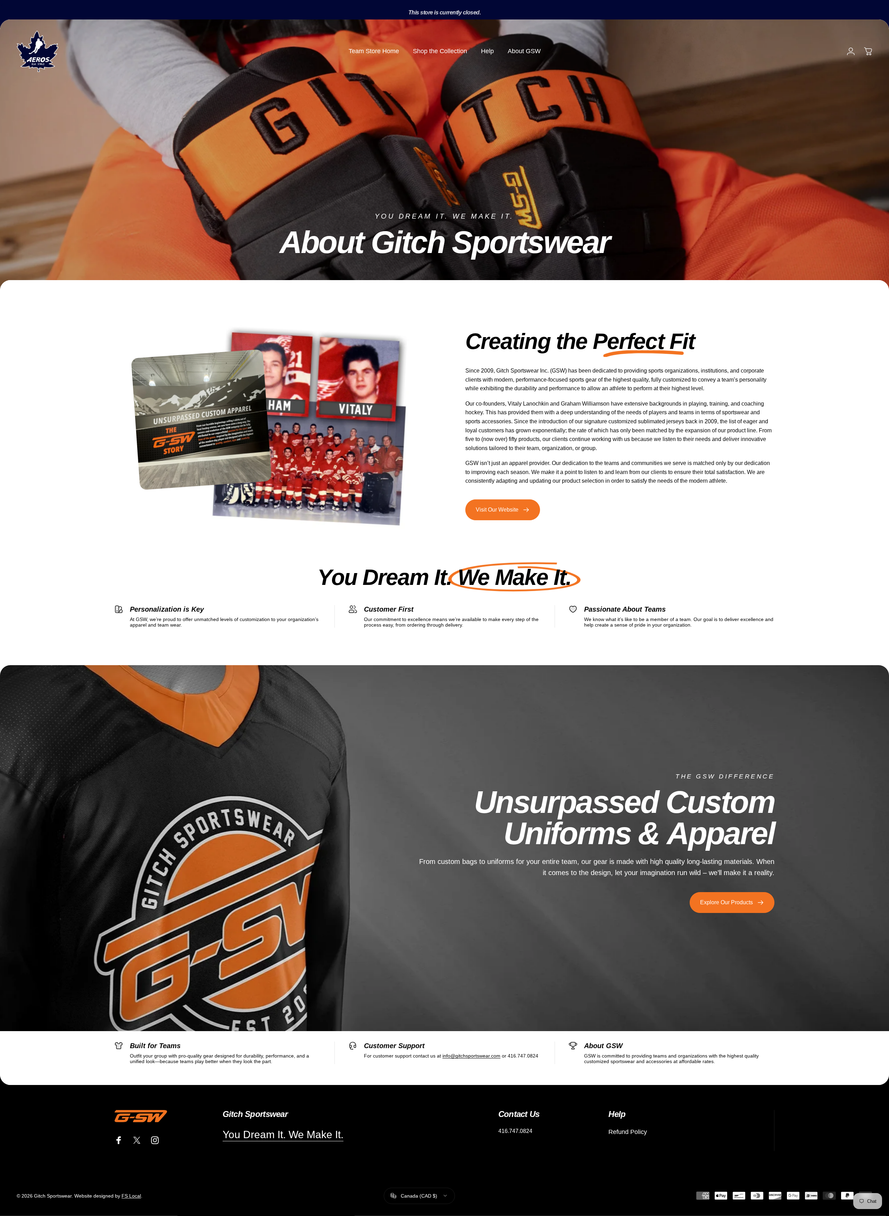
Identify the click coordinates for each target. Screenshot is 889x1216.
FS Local (131, 1196)
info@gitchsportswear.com (471, 1056)
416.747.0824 (515, 1131)
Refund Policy (627, 1131)
